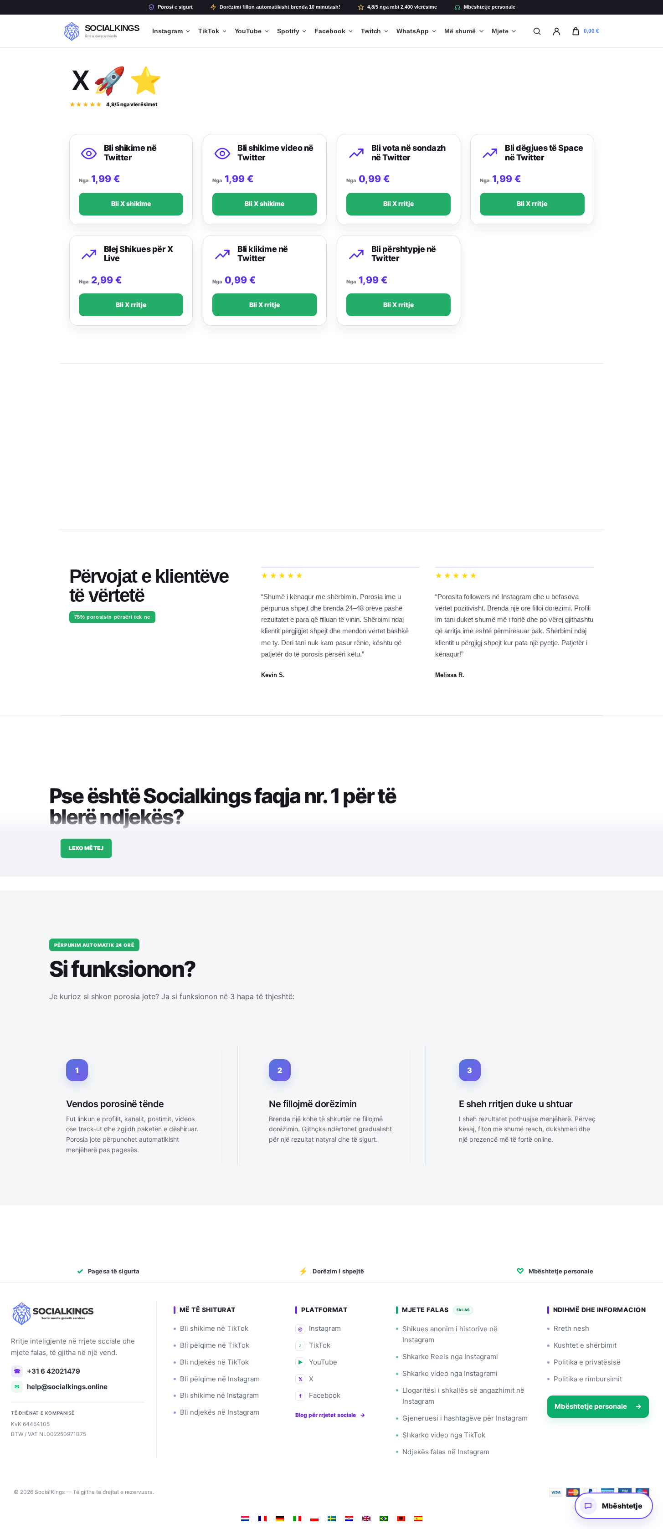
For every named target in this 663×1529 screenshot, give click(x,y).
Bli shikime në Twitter (130, 152)
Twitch (371, 31)
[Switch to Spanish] (418, 1518)
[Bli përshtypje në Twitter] (356, 255)
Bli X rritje (398, 203)
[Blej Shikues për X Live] (89, 255)
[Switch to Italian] (297, 1518)
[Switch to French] (262, 1518)
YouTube (248, 31)
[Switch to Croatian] (349, 1518)
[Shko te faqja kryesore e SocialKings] (54, 1313)
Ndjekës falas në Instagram (445, 1451)
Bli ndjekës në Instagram (219, 1412)
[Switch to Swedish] (331, 1518)
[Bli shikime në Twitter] (89, 154)
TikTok (208, 31)
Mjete (500, 31)
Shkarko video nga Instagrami (450, 1373)
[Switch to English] (366, 1518)
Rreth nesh (571, 1328)
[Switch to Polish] (314, 1518)
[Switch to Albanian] (401, 1518)
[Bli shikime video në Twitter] (222, 154)
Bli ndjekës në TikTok (214, 1362)
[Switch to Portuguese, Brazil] (383, 1518)
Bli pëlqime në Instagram (220, 1379)
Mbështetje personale (489, 7)
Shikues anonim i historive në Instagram (450, 1334)
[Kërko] (537, 31)
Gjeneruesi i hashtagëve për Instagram (465, 1418)
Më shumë (460, 31)
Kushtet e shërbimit (585, 1345)
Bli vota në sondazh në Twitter (408, 152)
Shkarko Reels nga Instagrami (450, 1356)
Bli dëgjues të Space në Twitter (544, 152)
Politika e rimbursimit (588, 1379)
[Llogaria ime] (557, 31)
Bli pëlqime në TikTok (214, 1345)
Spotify (288, 31)
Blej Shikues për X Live (138, 253)
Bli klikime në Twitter (262, 253)
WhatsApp (412, 31)
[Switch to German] (279, 1518)
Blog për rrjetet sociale (330, 1414)
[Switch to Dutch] (245, 1518)
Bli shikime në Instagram (219, 1395)
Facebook (329, 31)
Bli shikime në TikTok (214, 1328)
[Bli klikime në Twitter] (222, 255)
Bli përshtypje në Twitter (403, 253)
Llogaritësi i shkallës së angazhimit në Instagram (463, 1396)
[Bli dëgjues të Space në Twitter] (490, 154)
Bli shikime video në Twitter (275, 152)
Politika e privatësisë (587, 1362)
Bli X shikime (131, 203)
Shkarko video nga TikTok (443, 1435)
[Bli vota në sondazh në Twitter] (356, 154)
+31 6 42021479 (47, 1371)
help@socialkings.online (61, 1386)
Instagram (167, 31)
